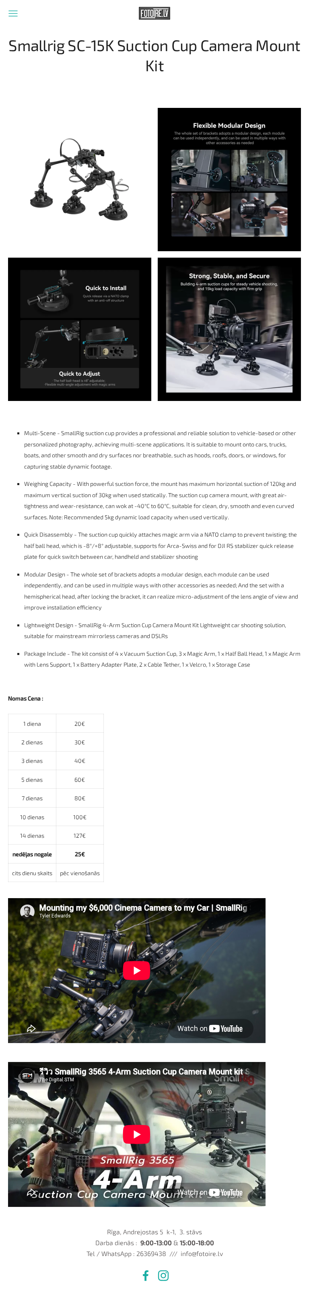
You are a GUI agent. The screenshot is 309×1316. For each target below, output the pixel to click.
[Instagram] (163, 1275)
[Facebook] (146, 1275)
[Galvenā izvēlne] (13, 13)
